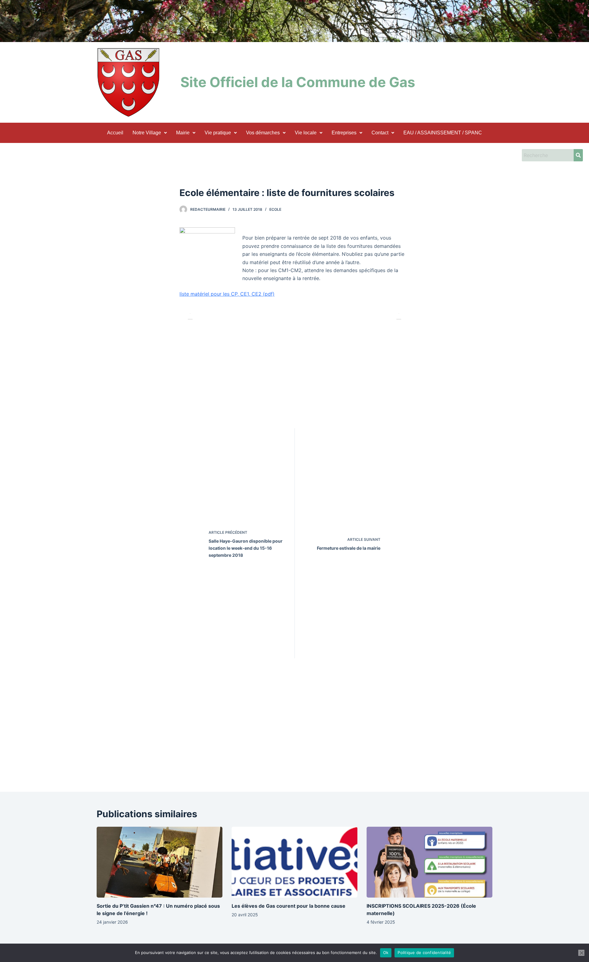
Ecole (275, 209)
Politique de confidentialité (424, 952)
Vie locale (306, 132)
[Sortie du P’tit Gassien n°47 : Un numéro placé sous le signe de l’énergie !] (159, 862)
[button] (149, 133)
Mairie (183, 132)
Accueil (115, 132)
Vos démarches (263, 132)
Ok (386, 952)
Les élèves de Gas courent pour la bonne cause (288, 906)
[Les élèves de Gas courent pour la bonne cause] (294, 862)
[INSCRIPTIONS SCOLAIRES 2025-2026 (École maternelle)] (429, 862)
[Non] (581, 953)
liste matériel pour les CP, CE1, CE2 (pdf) (227, 294)
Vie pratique (218, 132)
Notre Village (147, 132)
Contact (379, 132)
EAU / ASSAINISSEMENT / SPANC (442, 132)
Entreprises (344, 132)
